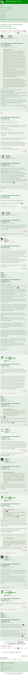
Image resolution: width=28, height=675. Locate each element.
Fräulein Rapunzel (4, 38)
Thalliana (2, 431)
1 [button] (11, 33)
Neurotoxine (3, 158)
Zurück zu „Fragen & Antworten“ (12, 652)
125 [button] (25, 33)
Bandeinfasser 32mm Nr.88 (7, 91)
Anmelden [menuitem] (4, 15)
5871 (9, 461)
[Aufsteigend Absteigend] (20, 643)
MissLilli (2, 272)
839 (8, 241)
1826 (5, 276)
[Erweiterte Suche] (25, 31)
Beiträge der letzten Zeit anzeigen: (10, 641)
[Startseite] (2, 0)
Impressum (3, 670)
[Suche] (23, 31)
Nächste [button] (26, 33)
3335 (13, 37)
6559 (8, 360)
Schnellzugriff (14, 5)
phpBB (9, 673)
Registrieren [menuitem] (4, 17)
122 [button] (22, 33)
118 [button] (14, 33)
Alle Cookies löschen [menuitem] (6, 668)
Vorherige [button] (10, 33)
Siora (4, 49)
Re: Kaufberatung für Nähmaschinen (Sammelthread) (12, 44)
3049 (10, 157)
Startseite (4, 19)
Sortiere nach (5, 643)
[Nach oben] (26, 110)
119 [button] (16, 33)
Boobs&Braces (9, 28)
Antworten (4, 31)
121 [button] (20, 33)
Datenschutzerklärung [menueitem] (6, 7)
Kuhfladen (15, 28)
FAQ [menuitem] (3, 13)
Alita (1, 240)
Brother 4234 (4, 171)
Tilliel (2, 358)
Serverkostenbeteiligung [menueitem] (7, 9)
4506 (9, 431)
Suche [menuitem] (1, 21)
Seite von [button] (8, 33)
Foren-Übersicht (10, 19)
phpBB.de (19, 674)
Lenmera (2, 461)
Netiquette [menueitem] (4, 11)
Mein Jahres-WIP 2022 (5, 455)
